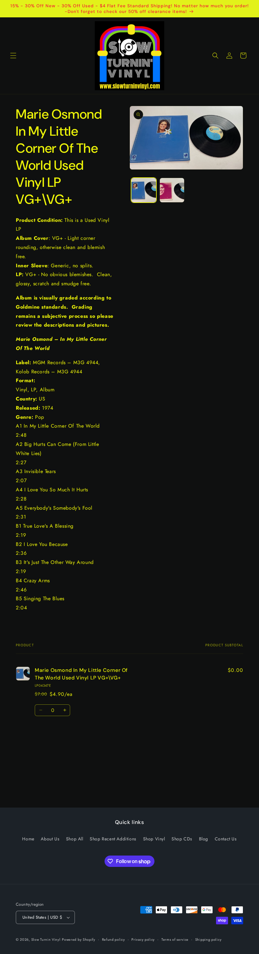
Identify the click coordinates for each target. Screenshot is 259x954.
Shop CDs (182, 839)
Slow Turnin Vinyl (46, 939)
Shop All (74, 839)
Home (28, 839)
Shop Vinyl (154, 839)
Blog (203, 839)
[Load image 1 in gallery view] (143, 190)
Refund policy (113, 939)
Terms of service (175, 939)
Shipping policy (208, 939)
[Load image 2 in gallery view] (172, 190)
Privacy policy (143, 939)
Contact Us (226, 839)
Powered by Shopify (78, 939)
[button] (13, 55)
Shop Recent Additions (113, 839)
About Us (50, 839)
